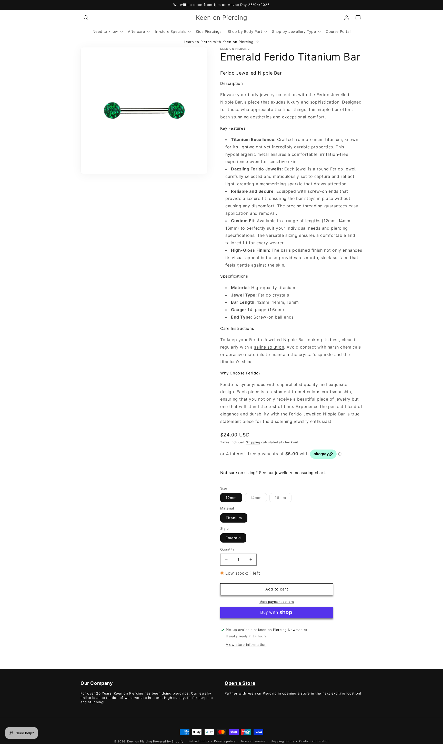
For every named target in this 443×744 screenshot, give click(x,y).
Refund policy (199, 741)
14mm (258, 498)
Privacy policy (224, 741)
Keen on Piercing (139, 741)
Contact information (314, 741)
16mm (283, 498)
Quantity (227, 549)
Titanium (234, 518)
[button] (86, 17)
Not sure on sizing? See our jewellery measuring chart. (273, 472)
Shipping (253, 442)
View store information (246, 644)
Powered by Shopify (168, 741)
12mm (231, 497)
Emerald (233, 538)
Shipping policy (282, 741)
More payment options (276, 602)
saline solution (269, 347)
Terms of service (252, 741)
